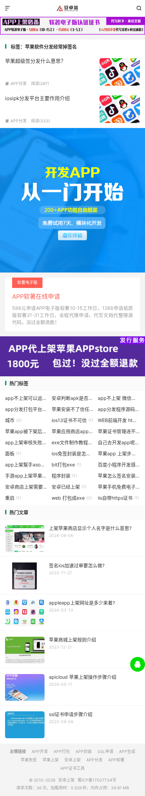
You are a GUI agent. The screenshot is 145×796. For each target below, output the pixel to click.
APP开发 (40, 751)
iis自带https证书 (118, 498)
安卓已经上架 (69, 487)
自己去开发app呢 (119, 442)
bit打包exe (66, 464)
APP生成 (127, 751)
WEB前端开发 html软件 (119, 420)
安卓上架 (72, 8)
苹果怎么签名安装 (119, 475)
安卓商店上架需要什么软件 (26, 487)
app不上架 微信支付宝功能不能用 (119, 398)
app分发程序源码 (119, 409)
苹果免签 (29, 759)
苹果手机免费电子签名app (119, 487)
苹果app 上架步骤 (119, 453)
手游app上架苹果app (26, 475)
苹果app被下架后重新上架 (26, 431)
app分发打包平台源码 (26, 409)
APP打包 (62, 751)
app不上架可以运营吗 (26, 398)
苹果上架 (50, 759)
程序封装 (64, 475)
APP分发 (16, 83)
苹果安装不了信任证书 (73, 409)
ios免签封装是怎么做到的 (73, 453)
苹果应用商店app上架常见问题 (73, 431)
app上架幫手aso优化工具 (26, 464)
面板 (13, 453)
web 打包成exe (72, 498)
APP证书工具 (72, 768)
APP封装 (84, 751)
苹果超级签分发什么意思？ (35, 61)
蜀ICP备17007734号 (97, 780)
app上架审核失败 (26, 442)
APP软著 (116, 759)
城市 (13, 420)
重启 (13, 498)
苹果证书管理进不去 (119, 431)
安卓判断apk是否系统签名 (73, 398)
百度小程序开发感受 (119, 464)
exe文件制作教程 (73, 442)
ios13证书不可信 (72, 420)
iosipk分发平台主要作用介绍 (37, 98)
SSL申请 (105, 751)
